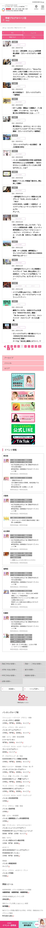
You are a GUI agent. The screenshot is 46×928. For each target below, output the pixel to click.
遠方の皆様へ (29, 669)
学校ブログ (12, 37)
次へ (12, 349)
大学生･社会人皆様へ (9, 669)
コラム (33, 37)
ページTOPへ (34, 689)
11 (8, 349)
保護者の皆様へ (30, 675)
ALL (12, 33)
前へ (4, 346)
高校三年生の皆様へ (9, 664)
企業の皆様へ (6, 681)
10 (40, 346)
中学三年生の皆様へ (9, 675)
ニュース (33, 33)
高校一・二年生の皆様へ (33, 664)
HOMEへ (12, 689)
